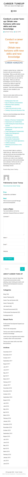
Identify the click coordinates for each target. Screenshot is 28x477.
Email (5, 244)
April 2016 (6, 412)
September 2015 (7, 433)
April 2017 (6, 376)
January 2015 (6, 457)
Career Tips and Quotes (9, 300)
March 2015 (6, 451)
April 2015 (6, 448)
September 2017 (7, 361)
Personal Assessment (9, 309)
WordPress (23, 474)
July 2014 (6, 460)
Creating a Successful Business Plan (15, 110)
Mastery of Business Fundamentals (14, 120)
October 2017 (7, 358)
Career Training (14, 169)
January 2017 (6, 385)
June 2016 (6, 406)
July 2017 (6, 367)
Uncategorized (7, 315)
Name (5, 237)
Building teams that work (11, 101)
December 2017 (7, 352)
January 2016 (6, 421)
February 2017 (7, 382)
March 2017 (6, 379)
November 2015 (7, 427)
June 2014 (6, 463)
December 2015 (7, 424)
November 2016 (7, 391)
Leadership (8, 106)
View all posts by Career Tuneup (11, 186)
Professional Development (10, 312)
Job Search (6, 306)
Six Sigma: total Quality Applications (14, 141)
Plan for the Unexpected (9, 328)
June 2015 (6, 442)
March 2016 (6, 415)
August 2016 (6, 400)
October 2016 (7, 394)
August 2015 (6, 436)
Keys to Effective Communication (14, 102)
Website (5, 251)
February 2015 (7, 454)
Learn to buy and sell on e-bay (13, 108)
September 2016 (7, 397)
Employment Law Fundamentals (13, 122)
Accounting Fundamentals (12, 137)
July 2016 (6, 403)
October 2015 (7, 430)
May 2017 (6, 373)
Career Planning (7, 297)
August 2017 (6, 364)
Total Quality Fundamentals (12, 139)
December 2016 (7, 388)
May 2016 (6, 409)
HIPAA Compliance (10, 143)
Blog (9, 169)
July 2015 (6, 439)
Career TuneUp (14, 3)
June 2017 (6, 370)
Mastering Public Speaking (12, 104)
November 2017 (7, 355)
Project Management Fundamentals (14, 131)
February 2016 (7, 418)
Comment (6, 216)
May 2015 (6, 445)
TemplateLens (12, 474)
